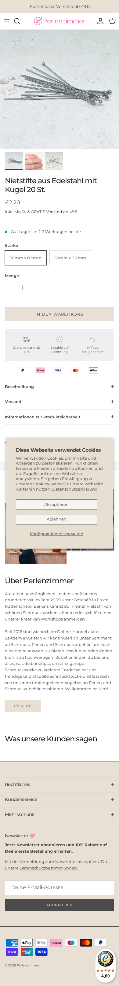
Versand (54, 211)
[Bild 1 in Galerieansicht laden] (59, 89)
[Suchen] (20, 21)
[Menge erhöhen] (34, 288)
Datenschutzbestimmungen (48, 868)
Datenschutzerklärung (75, 489)
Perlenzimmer (28, 965)
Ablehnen (57, 519)
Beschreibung (19, 386)
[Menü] (6, 21)
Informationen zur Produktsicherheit (43, 416)
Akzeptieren (56, 504)
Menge (12, 275)
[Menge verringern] (10, 288)
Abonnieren (59, 905)
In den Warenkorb (59, 314)
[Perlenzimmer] (59, 21)
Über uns (23, 706)
